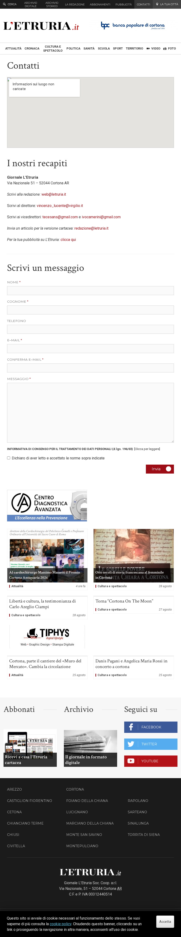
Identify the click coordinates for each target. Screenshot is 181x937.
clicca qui (69, 239)
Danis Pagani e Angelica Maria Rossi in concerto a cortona (134, 667)
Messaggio (18, 379)
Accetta (165, 922)
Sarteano (137, 812)
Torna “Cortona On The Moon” (134, 604)
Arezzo (14, 789)
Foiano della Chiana (87, 801)
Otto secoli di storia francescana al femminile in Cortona (134, 559)
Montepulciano (82, 846)
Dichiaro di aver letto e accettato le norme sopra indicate (58, 458)
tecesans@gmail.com (60, 217)
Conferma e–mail (24, 359)
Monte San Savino (84, 835)
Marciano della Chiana (90, 823)
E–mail (13, 340)
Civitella (16, 846)
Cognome (16, 301)
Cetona (14, 812)
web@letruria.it (53, 194)
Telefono (16, 321)
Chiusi (13, 835)
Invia (156, 469)
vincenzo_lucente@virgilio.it (60, 205)
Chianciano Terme (25, 823)
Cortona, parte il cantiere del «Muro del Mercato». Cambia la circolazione (47, 667)
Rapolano (138, 801)
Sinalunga (138, 823)
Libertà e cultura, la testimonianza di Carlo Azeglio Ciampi (47, 607)
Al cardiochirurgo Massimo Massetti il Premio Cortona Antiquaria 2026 (47, 559)
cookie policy (60, 924)
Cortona (75, 789)
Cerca (12, 4)
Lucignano (77, 812)
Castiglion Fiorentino (29, 801)
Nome (12, 282)
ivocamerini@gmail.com (101, 217)
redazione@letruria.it (91, 228)
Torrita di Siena (144, 835)
